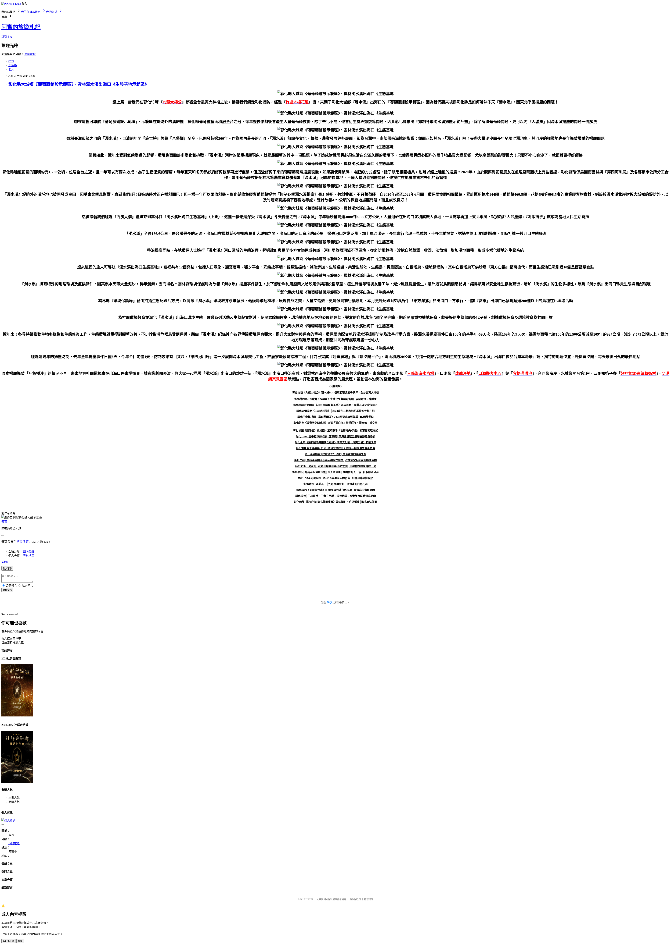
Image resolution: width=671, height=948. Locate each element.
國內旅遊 (28, 551)
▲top (4, 561)
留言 (28, 541)
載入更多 (7, 568)
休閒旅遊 (30, 54)
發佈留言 (7, 590)
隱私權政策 (355, 899)
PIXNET (309, 899)
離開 (20, 941)
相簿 (11, 61)
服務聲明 (368, 899)
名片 (11, 69)
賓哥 (4, 521)
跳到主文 (7, 36)
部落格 (12, 65)
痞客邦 (21, 541)
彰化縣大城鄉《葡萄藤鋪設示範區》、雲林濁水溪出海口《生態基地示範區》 (78, 84)
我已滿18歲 (8, 941)
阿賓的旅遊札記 (21, 27)
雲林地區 (28, 555)
